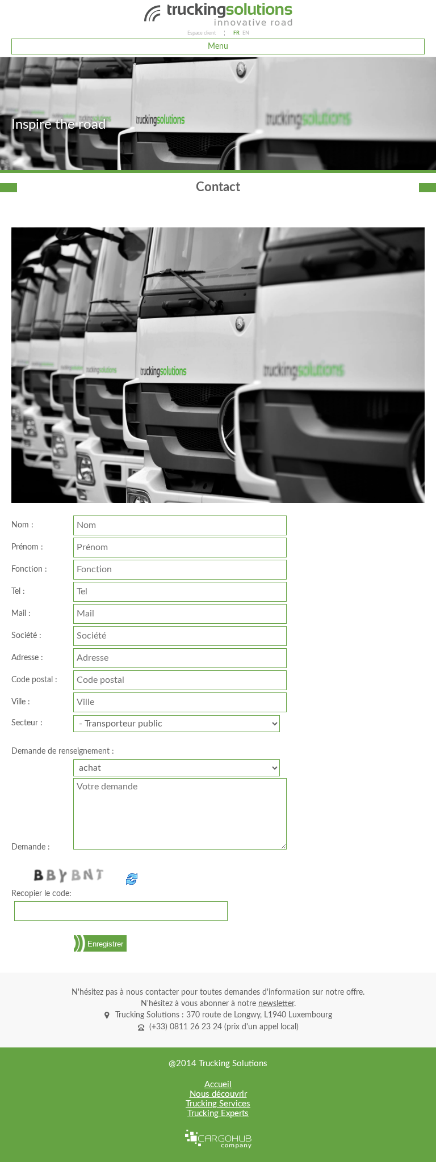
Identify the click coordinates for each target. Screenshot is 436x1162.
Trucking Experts (218, 1113)
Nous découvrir (218, 1094)
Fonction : (29, 569)
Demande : (30, 847)
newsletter (276, 1004)
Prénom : (27, 547)
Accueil (218, 1084)
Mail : (21, 614)
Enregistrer (105, 944)
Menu (218, 46)
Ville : (20, 702)
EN (245, 33)
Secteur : (27, 723)
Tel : (18, 591)
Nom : (22, 525)
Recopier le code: (41, 894)
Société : (26, 636)
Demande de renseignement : (62, 751)
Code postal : (34, 680)
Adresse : (27, 658)
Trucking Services (218, 1104)
